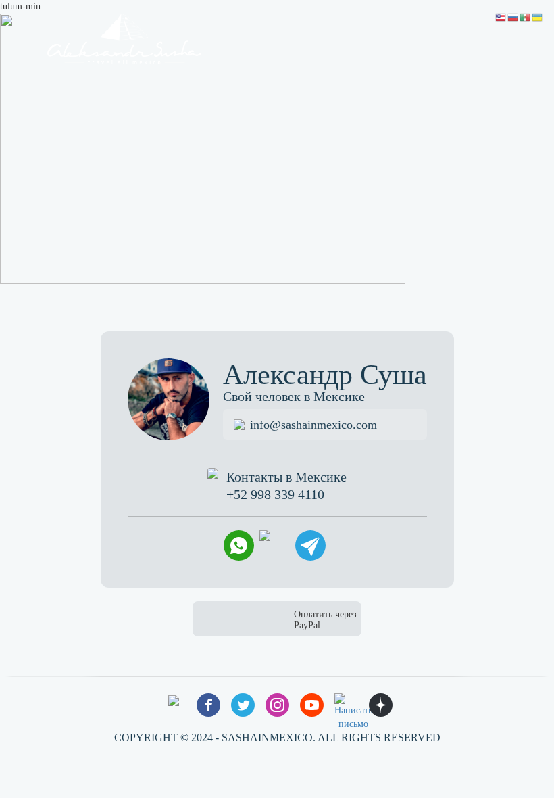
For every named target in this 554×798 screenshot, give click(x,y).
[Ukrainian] (538, 16)
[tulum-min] (202, 148)
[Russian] (513, 16)
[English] (501, 16)
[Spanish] (526, 16)
